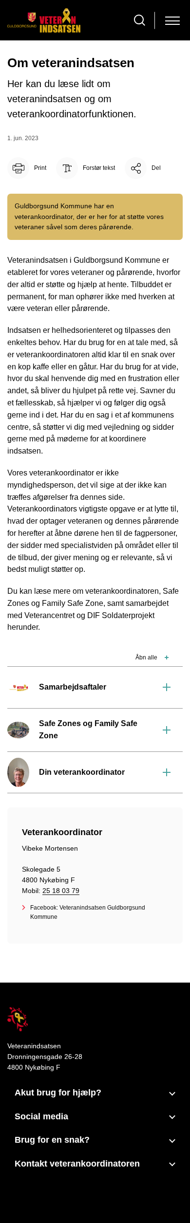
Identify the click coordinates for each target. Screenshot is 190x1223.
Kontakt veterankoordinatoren (77, 1163)
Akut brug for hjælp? (58, 1092)
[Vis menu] (172, 20)
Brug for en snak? (52, 1140)
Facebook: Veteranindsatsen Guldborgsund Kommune (87, 912)
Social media (41, 1116)
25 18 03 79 (60, 890)
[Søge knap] (140, 20)
